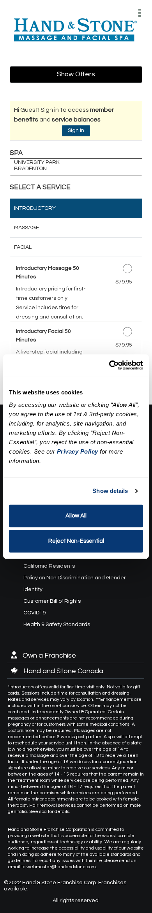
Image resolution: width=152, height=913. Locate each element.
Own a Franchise (48, 655)
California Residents (49, 566)
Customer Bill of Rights (52, 601)
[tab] (76, 208)
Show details (110, 490)
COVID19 (34, 613)
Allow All (76, 516)
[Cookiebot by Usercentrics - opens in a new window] (109, 365)
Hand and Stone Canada (62, 671)
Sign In (76, 130)
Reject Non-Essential (76, 541)
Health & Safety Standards (56, 624)
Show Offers (76, 74)
